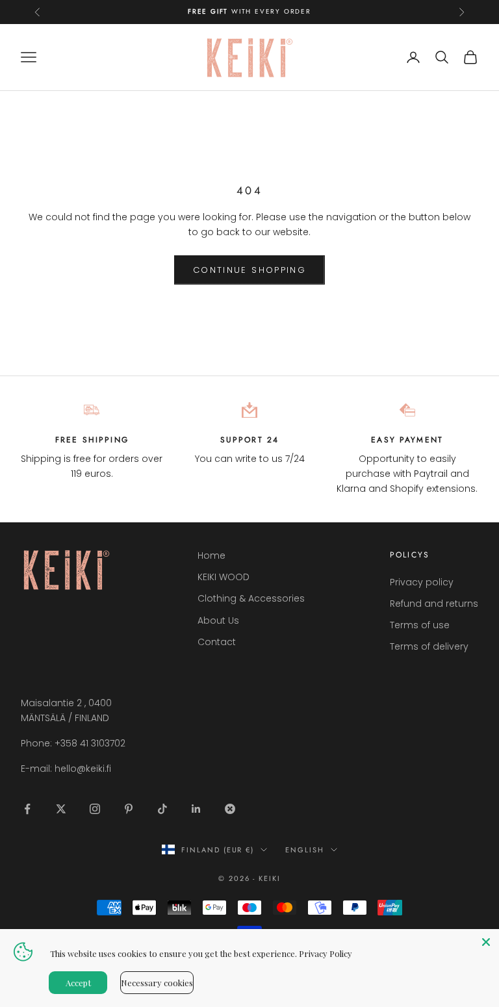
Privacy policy (422, 582)
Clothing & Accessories (251, 598)
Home (211, 555)
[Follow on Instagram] (94, 808)
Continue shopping (249, 270)
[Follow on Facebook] (27, 808)
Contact (217, 641)
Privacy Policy (325, 953)
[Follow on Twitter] (61, 808)
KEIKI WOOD (224, 576)
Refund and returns (434, 603)
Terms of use (420, 624)
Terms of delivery (429, 646)
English (304, 850)
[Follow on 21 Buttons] (230, 808)
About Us (218, 620)
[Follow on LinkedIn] (196, 808)
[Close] (486, 942)
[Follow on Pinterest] (128, 808)
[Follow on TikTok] (162, 808)
